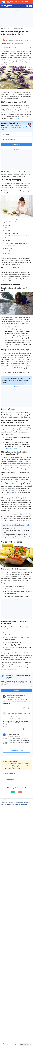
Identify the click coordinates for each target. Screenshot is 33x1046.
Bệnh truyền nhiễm (5, 28)
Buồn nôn (7, 228)
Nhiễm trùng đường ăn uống (17, 28)
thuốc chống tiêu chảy (14, 490)
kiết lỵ (17, 118)
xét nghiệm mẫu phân (11, 448)
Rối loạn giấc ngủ (10, 246)
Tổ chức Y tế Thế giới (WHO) (18, 359)
